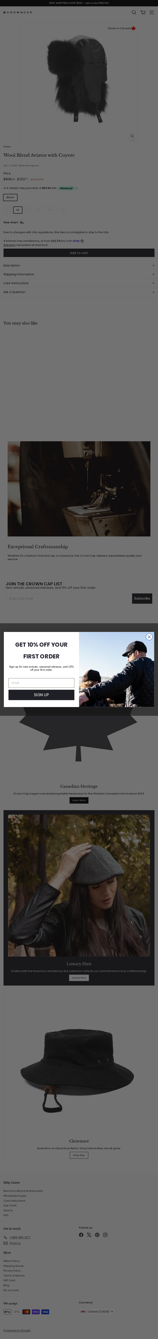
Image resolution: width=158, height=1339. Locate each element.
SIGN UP (41, 694)
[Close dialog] (149, 637)
